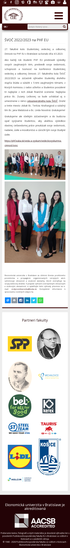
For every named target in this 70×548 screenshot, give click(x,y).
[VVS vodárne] (49, 456)
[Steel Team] (20, 428)
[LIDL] (20, 456)
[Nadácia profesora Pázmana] (49, 343)
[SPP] (20, 343)
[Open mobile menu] (58, 14)
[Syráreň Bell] (20, 405)
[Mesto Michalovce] (49, 376)
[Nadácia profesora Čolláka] (20, 376)
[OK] (66, 26)
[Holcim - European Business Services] (20, 479)
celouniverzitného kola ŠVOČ (42, 101)
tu (32, 292)
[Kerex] (48, 405)
